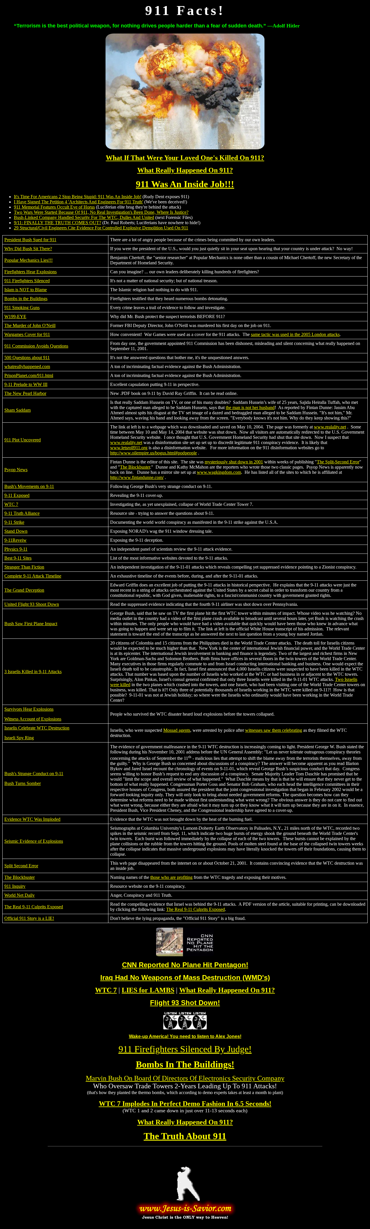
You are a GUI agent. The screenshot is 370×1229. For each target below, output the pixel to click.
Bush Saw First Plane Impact (30, 623)
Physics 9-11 (15, 549)
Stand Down (15, 531)
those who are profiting (171, 877)
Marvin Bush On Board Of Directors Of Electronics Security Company (185, 1078)
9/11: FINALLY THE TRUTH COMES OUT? (57, 222)
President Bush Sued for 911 (30, 239)
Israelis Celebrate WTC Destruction (36, 727)
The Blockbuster (135, 467)
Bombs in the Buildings (25, 298)
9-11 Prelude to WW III (25, 384)
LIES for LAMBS (148, 990)
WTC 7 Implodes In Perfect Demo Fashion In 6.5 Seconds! (185, 1103)
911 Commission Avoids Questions (36, 346)
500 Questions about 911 (27, 357)
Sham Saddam (17, 410)
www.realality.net (330, 426)
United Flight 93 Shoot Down (31, 604)
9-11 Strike (14, 522)
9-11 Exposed (16, 495)
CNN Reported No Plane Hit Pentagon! (185, 965)
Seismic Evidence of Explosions (33, 841)
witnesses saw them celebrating (273, 730)
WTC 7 (11, 504)
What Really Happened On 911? (185, 170)
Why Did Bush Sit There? (28, 248)
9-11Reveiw (15, 540)
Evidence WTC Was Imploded (32, 819)
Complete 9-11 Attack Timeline (32, 575)
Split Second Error (21, 865)
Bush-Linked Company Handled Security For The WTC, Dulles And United (84, 217)
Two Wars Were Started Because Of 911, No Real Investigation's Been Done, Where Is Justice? (101, 212)
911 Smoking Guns (22, 307)
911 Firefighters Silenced (27, 280)
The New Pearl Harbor (25, 393)
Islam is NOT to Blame (25, 289)
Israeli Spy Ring (19, 737)
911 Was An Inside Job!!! (185, 184)
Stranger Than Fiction (24, 567)
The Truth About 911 (185, 1136)
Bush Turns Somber (22, 783)
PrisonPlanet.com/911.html (28, 375)
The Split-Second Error (338, 461)
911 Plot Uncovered (22, 439)
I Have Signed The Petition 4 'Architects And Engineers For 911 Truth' (78, 201)
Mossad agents (176, 730)
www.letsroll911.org (128, 447)
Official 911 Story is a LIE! (29, 918)
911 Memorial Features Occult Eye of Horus (54, 207)
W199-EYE (15, 316)
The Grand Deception (24, 590)
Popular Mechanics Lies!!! (28, 260)
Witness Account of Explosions (32, 718)
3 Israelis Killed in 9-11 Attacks (33, 671)
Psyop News (15, 469)
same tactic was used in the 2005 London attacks (295, 334)
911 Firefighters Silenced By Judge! (185, 1049)
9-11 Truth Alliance (22, 513)
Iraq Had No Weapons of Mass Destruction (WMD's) (185, 977)
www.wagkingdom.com (219, 472)
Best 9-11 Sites (18, 558)
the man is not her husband (250, 407)
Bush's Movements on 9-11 (29, 486)
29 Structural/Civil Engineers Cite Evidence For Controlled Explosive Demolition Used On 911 (101, 227)
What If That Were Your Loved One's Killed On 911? (185, 157)
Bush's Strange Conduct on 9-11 (33, 773)
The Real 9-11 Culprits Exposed (33, 906)
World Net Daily (19, 895)
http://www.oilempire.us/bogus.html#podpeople (153, 452)
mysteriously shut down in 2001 (234, 461)
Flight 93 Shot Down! (185, 1003)
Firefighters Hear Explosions (30, 271)
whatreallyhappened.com (27, 366)
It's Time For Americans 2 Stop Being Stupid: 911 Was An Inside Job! (77, 196)
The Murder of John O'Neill (30, 325)
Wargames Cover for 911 (27, 334)
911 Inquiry (14, 886)
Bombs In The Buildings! (185, 1064)
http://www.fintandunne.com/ (137, 477)
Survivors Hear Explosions (28, 709)
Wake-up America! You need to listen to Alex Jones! (185, 1036)
